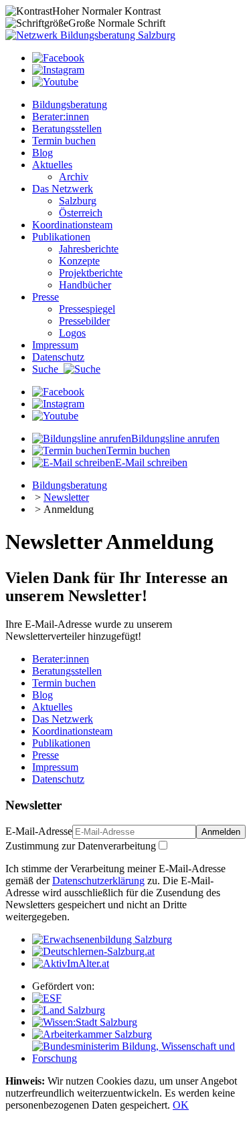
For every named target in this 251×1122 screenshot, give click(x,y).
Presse (45, 297)
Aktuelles (52, 164)
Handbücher (85, 285)
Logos (72, 333)
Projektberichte (90, 272)
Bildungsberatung (69, 104)
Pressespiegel (87, 309)
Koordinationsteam (72, 224)
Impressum (55, 345)
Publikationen (61, 236)
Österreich (80, 212)
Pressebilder (84, 321)
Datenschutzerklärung (98, 880)
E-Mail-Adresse (38, 831)
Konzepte (79, 260)
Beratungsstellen (67, 128)
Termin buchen (64, 140)
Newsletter (66, 497)
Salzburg (77, 200)
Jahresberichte (88, 248)
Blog (42, 152)
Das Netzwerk (62, 188)
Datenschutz (58, 357)
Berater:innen (60, 116)
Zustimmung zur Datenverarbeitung (80, 846)
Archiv (73, 176)
